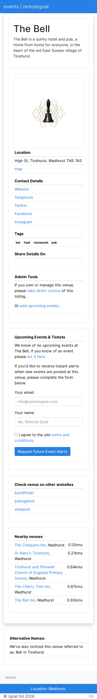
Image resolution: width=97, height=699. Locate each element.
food (27, 242)
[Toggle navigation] (90, 6)
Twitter (21, 205)
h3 (91, 696)
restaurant (41, 242)
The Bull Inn (25, 600)
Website (22, 189)
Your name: (25, 412)
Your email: (24, 392)
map (18, 169)
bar (18, 242)
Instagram (23, 221)
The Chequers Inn (30, 545)
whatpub (22, 509)
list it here (36, 356)
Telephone (24, 197)
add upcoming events (39, 305)
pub (54, 242)
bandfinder (24, 492)
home (11, 677)
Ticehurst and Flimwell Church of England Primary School (39, 573)
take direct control (44, 290)
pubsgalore (25, 501)
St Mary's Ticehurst (32, 553)
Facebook (23, 213)
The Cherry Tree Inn (32, 586)
